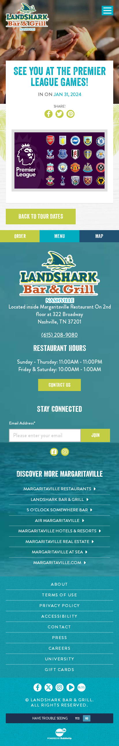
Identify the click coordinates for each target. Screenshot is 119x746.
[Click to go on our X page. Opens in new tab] (48, 687)
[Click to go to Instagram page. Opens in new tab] (65, 452)
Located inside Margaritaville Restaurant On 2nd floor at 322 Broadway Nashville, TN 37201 (59, 314)
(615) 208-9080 (59, 335)
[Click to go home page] (27, 17)
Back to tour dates (40, 216)
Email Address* (22, 423)
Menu (59, 236)
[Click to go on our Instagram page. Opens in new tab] (59, 687)
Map (99, 236)
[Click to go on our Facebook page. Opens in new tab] (38, 687)
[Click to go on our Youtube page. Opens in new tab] (70, 687)
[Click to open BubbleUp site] (59, 734)
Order (20, 236)
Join (95, 435)
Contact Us (59, 385)
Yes (77, 718)
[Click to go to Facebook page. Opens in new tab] (54, 452)
